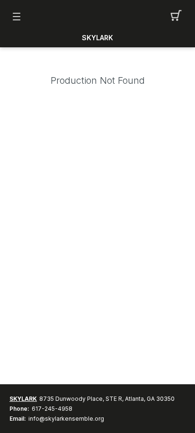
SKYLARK (97, 38)
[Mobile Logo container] (97, 16)
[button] (178, 16)
